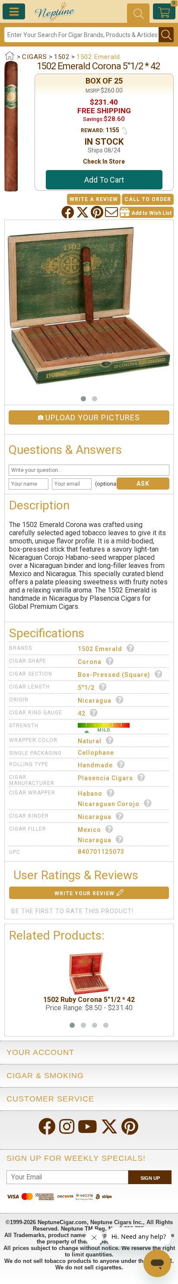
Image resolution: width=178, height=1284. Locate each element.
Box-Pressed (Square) (114, 674)
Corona (90, 661)
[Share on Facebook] (68, 212)
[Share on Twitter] (83, 212)
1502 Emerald (100, 648)
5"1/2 (86, 687)
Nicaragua (94, 700)
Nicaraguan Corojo (109, 803)
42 (82, 713)
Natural (90, 741)
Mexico (89, 829)
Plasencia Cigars (105, 778)
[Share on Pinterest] (98, 212)
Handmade (95, 765)
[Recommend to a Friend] (112, 212)
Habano (90, 793)
